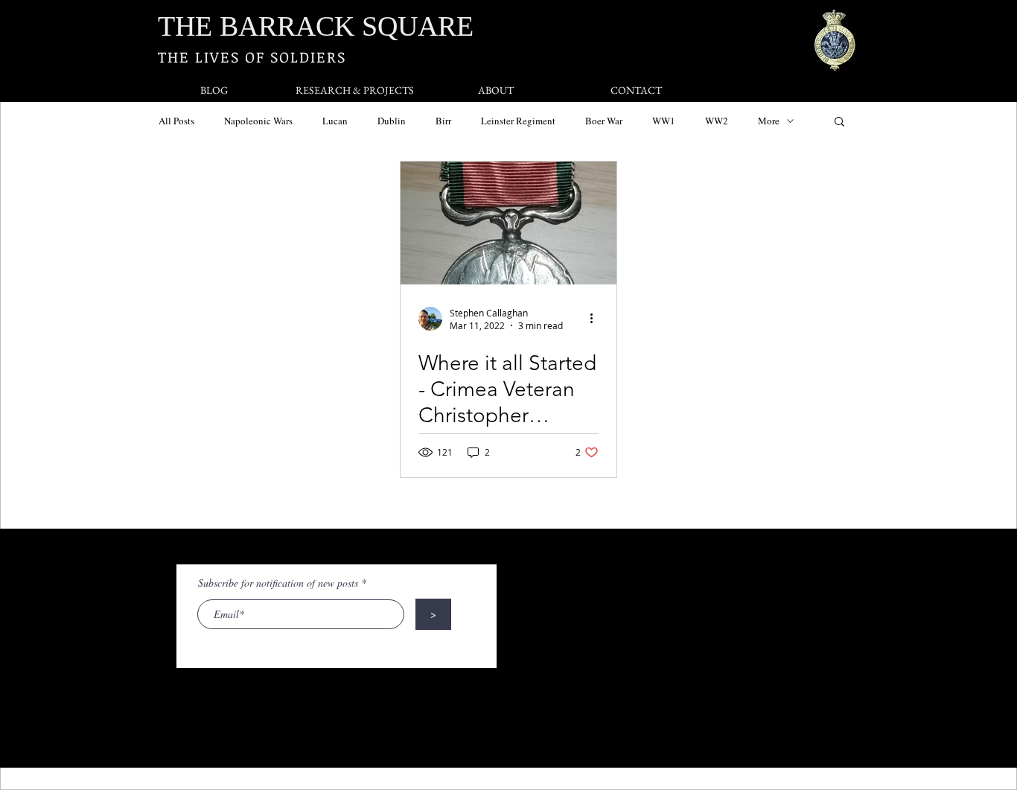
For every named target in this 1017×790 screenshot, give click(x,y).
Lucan (335, 121)
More (769, 121)
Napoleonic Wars (258, 121)
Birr (443, 121)
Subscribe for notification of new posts (278, 583)
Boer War (603, 121)
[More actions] (596, 319)
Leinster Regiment (518, 121)
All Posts (176, 121)
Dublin (391, 121)
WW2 (716, 121)
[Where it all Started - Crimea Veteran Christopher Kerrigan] (508, 223)
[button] (839, 122)
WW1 (663, 121)
